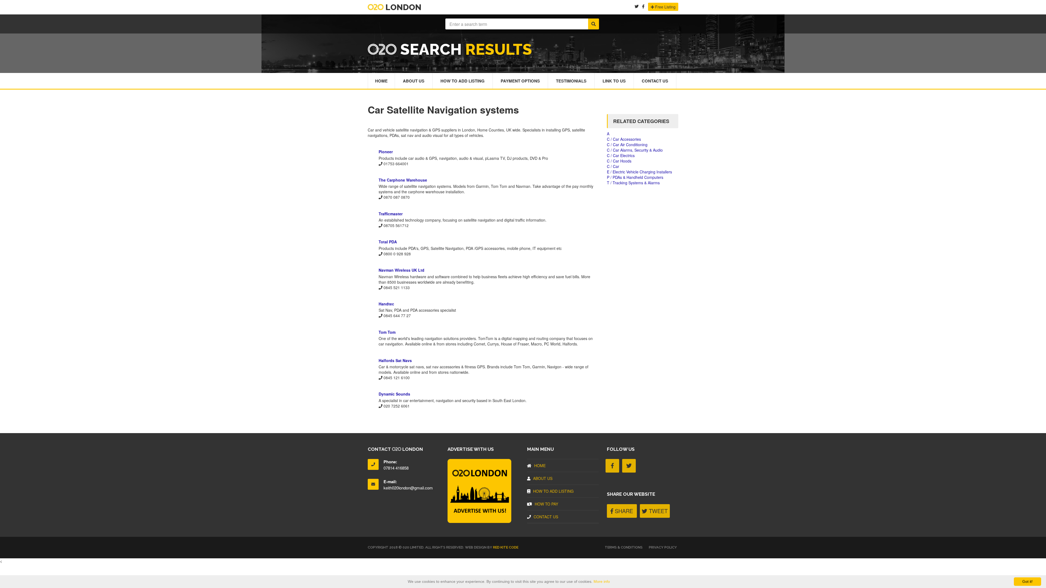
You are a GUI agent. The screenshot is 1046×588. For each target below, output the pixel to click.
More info (602, 581)
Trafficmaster (391, 213)
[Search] (593, 24)
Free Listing (665, 7)
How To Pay (546, 504)
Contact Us (655, 81)
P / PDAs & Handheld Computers (635, 177)
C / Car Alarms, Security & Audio (635, 150)
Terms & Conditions (624, 547)
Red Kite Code (505, 547)
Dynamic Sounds (394, 394)
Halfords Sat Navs (395, 360)
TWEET (657, 511)
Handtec (386, 304)
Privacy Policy (663, 547)
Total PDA (388, 241)
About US (542, 478)
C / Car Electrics (621, 155)
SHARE (623, 511)
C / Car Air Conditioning (627, 144)
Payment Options (520, 81)
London (402, 7)
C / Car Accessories (624, 139)
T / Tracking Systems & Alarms (633, 182)
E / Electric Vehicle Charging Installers (639, 171)
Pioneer (386, 151)
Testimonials (571, 81)
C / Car (613, 166)
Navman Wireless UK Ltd (401, 270)
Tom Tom (387, 332)
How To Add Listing (462, 81)
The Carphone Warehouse (403, 180)
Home (381, 81)
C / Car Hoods (619, 161)
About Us (413, 81)
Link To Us (614, 81)
